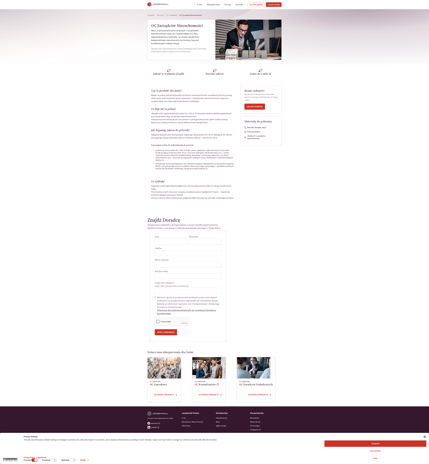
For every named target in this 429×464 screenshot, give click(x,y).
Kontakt (239, 4)
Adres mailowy (161, 259)
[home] (158, 4)
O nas (199, 4)
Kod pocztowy (161, 271)
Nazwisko (193, 236)
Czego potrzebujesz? (164, 282)
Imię (157, 236)
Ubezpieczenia (213, 4)
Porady (227, 4)
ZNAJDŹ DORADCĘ (255, 106)
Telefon (158, 248)
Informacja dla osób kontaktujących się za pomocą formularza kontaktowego (186, 312)
